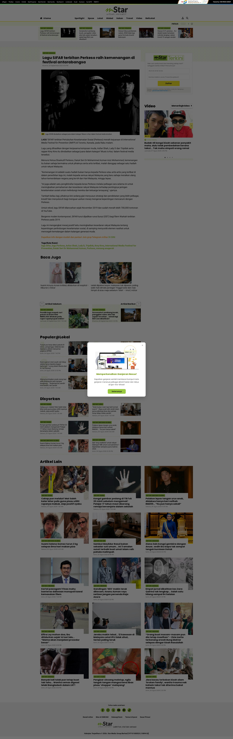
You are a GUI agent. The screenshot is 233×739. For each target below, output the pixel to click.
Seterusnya (117, 391)
